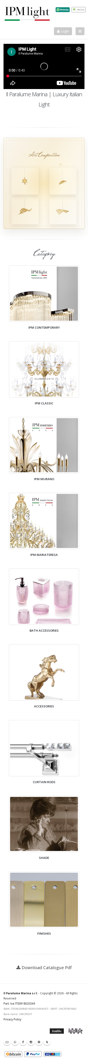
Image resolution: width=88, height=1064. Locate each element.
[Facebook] (23, 1041)
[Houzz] (46, 1041)
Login (64, 31)
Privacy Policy (12, 1019)
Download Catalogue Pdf (47, 967)
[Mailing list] (7, 1041)
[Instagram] (30, 1041)
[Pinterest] (38, 1041)
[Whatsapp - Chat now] (15, 1041)
